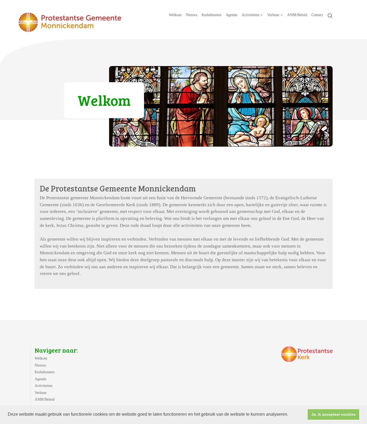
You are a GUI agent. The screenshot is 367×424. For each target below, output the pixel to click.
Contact (317, 15)
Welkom (175, 15)
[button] (290, 415)
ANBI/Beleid (297, 15)
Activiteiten (250, 15)
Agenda (231, 15)
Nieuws (191, 15)
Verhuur (273, 15)
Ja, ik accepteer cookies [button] (333, 414)
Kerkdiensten (211, 15)
